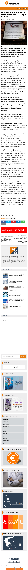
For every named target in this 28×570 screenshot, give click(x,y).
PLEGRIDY (6, 436)
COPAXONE (6, 426)
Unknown (4, 19)
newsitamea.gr (9, 215)
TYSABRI (6, 443)
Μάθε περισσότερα (10, 569)
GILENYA (6, 433)
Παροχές (13, 218)
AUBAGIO (6, 421)
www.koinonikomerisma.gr (8, 71)
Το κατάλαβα (19, 569)
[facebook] (17, 8)
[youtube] (26, 8)
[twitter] (20, 8)
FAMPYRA (6, 431)
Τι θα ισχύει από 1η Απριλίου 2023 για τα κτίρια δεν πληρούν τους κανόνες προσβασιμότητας (17, 281)
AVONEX (6, 419)
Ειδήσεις (7, 218)
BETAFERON (6, 424)
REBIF (5, 438)
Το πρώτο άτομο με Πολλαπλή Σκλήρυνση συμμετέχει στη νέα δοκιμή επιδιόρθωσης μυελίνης (16, 287)
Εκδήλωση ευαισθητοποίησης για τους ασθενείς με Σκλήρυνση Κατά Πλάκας (16, 300)
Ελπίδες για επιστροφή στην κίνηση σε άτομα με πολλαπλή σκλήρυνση (16, 305)
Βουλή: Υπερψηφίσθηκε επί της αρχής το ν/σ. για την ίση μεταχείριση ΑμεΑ (17, 275)
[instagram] (23, 8)
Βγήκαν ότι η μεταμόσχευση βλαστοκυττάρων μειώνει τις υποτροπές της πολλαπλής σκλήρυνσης (17, 294)
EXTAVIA (6, 428)
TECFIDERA (6, 440)
